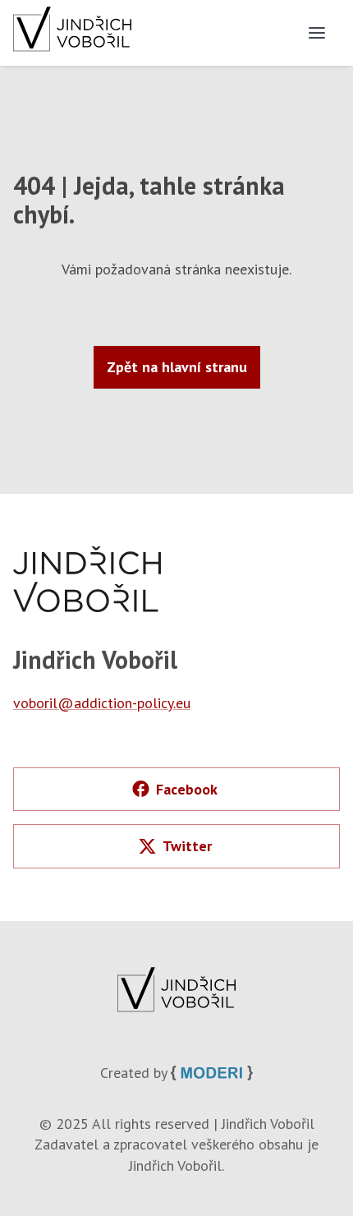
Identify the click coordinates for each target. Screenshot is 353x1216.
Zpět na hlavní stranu (177, 366)
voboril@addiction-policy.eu (101, 702)
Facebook (187, 789)
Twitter (187, 845)
